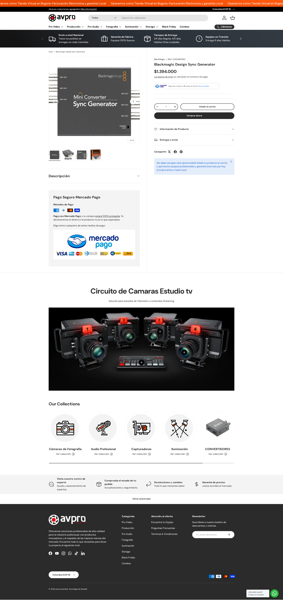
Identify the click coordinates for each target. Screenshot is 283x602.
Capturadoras (141, 449)
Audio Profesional (103, 449)
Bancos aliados (204, 86)
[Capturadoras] (141, 428)
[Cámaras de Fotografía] (65, 428)
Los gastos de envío (163, 76)
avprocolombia (61, 589)
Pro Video (54, 26)
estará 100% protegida (107, 216)
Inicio (51, 52)
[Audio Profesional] (103, 428)
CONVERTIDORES (217, 449)
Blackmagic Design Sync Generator (70, 52)
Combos (184, 26)
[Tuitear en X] (169, 152)
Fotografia (112, 26)
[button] (232, 18)
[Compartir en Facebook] (175, 152)
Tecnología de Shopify (78, 589)
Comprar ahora (194, 115)
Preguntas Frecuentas (163, 528)
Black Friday (169, 26)
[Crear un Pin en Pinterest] (181, 152)
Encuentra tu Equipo (162, 522)
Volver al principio (141, 498)
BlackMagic (159, 59)
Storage (150, 26)
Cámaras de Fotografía (65, 449)
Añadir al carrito (207, 106)
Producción (73, 26)
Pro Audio (93, 26)
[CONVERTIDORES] (217, 428)
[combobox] (148, 18)
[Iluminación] (179, 428)
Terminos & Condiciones (164, 534)
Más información (88, 9)
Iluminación (131, 26)
